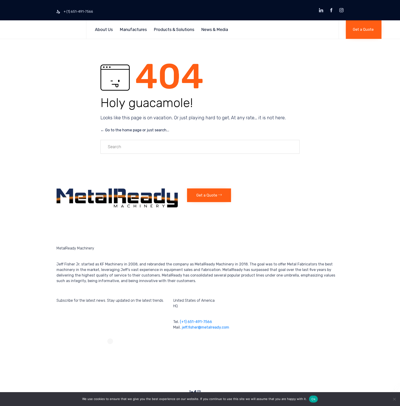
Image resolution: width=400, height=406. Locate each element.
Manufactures (133, 29)
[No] (394, 399)
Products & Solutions (174, 29)
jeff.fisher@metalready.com (205, 327)
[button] (363, 29)
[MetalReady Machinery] (49, 29)
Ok (313, 399)
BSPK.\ (339, 390)
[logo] (117, 206)
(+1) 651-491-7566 (196, 322)
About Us (104, 29)
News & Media (214, 29)
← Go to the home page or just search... (134, 130)
